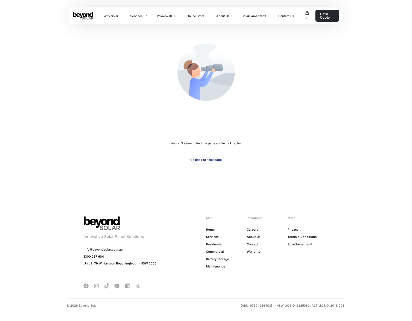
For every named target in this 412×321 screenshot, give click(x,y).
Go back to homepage (206, 159)
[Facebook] (86, 286)
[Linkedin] (127, 286)
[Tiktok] (106, 286)
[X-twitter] (137, 286)
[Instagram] (96, 286)
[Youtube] (117, 286)
